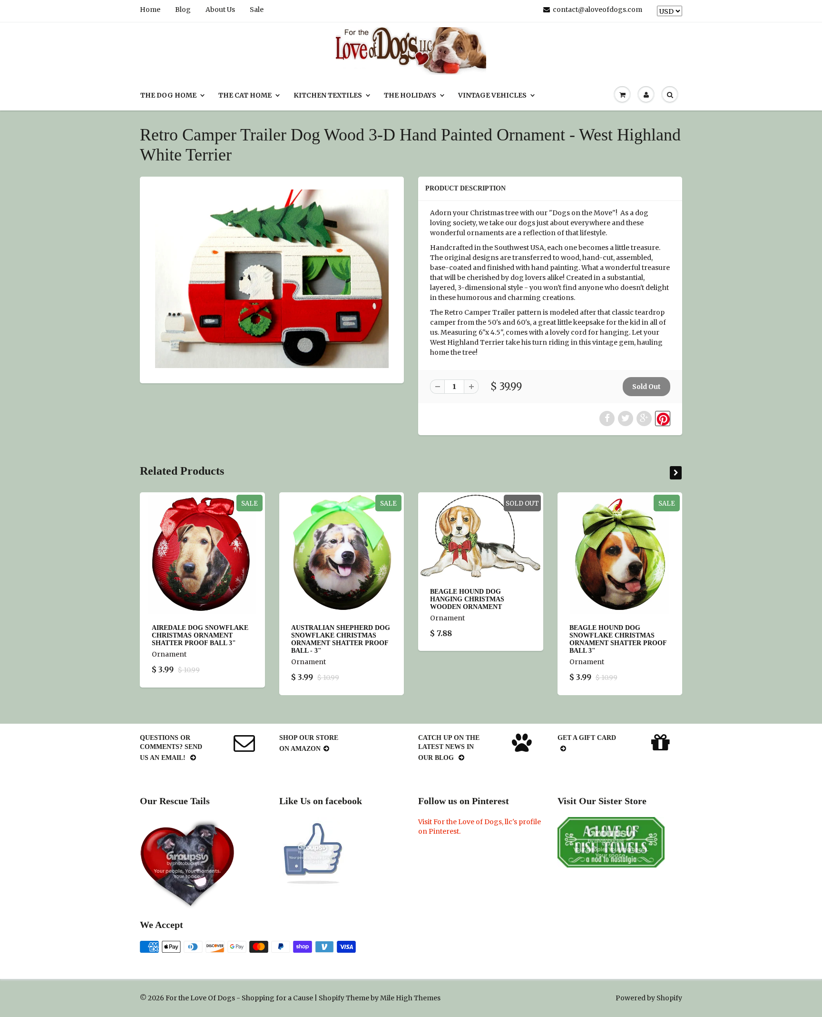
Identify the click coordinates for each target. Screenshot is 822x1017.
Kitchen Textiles (328, 95)
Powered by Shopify (649, 998)
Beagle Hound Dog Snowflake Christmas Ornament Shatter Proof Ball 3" (617, 639)
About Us (220, 9)
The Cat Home (245, 95)
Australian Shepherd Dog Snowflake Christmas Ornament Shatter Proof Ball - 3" (340, 639)
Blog (183, 9)
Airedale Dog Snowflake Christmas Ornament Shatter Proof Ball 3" (200, 635)
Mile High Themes (410, 998)
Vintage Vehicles (492, 95)
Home (150, 9)
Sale (257, 9)
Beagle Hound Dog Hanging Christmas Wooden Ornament (467, 599)
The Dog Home (168, 95)
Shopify (331, 998)
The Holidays (410, 95)
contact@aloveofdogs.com (597, 9)
